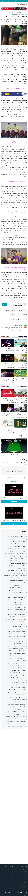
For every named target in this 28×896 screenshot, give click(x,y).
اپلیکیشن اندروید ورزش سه (7, 4)
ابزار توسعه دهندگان (23, 878)
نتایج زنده (11, 882)
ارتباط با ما (25, 871)
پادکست (11, 874)
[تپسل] (1, 93)
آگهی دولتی (24, 886)
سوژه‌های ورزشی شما (9, 869)
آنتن (12, 884)
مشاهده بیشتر (13, 481)
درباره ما (25, 876)
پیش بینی (11, 886)
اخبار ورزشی (11, 871)
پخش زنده (11, 888)
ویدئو (12, 878)
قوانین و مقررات (10, 462)
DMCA (25, 884)
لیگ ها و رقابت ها (9, 876)
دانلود (4, 304)
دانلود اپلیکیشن (24, 869)
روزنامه (12, 880)
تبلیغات (25, 874)
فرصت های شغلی (23, 880)
